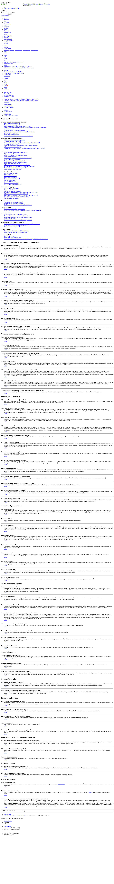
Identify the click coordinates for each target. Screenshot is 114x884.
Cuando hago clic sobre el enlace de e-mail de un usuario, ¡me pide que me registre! (24, 148)
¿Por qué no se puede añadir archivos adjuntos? (15, 162)
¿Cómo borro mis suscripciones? (12, 226)
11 (26, 66)
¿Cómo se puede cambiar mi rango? (12, 147)
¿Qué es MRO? (7, 36)
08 (19, 66)
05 (12, 66)
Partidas (23, 99)
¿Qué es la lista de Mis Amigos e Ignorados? (14, 209)
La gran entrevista (21, 67)
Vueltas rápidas (7, 73)
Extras (5, 52)
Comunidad (6, 22)
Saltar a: (4, 810)
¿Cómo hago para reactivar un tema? (13, 169)
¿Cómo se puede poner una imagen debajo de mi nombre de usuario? (20, 145)
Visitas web (6, 102)
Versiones (6, 30)
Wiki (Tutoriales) (8, 39)
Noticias (6, 34)
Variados (12, 50)
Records (37, 99)
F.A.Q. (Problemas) (8, 40)
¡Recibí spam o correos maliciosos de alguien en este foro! (18, 205)
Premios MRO (7, 66)
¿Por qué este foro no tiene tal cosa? (12, 237)
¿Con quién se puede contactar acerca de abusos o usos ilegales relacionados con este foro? (26, 239)
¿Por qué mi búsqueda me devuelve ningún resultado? (17, 215)
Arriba (5, 249)
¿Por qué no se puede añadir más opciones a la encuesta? (17, 158)
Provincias (6, 89)
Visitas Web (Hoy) (8, 826)
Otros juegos (30, 67)
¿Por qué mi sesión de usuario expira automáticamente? (17, 126)
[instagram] (3, 4)
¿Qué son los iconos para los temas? (12, 184)
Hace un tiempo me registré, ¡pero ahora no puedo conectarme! (19, 131)
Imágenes (6, 37)
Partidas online (7, 32)
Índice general (7, 114)
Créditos (6, 43)
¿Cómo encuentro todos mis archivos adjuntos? (15, 232)
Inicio (5, 18)
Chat (5, 60)
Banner (5, 65)
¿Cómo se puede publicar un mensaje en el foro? (15, 152)
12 (28, 66)
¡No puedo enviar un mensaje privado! (13, 202)
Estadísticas (6, 26)
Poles (32, 99)
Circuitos (6, 47)
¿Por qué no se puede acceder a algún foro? (14, 160)
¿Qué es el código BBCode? (11, 173)
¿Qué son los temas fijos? (10, 181)
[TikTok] (1, 4)
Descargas (6, 19)
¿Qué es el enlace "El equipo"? (11, 198)
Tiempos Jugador (8, 93)
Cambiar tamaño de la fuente (11, 115)
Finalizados (19, 71)
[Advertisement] (5, 860)
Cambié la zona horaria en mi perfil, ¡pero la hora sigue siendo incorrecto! (22, 142)
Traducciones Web (8, 63)
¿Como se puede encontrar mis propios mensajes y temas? (18, 220)
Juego (5, 45)
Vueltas (18, 99)
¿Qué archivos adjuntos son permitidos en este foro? (16, 230)
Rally (5, 81)
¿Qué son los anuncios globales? (12, 178)
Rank (5, 25)
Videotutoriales (18, 50)
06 (14, 66)
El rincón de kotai (11, 67)
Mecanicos (20, 62)
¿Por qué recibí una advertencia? (12, 163)
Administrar (7, 76)
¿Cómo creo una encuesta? (10, 156)
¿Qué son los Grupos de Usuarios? (12, 191)
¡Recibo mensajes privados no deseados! (13, 203)
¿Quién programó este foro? (10, 236)
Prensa (5, 29)
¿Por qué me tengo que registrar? (12, 125)
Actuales (13, 71)
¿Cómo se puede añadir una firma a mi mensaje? (15, 155)
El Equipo (6, 815)
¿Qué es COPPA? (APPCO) (11, 133)
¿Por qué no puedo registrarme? (11, 134)
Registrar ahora (5, 15)
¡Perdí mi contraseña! (9, 129)
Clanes (5, 88)
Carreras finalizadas (8, 107)
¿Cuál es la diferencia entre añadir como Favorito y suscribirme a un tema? (22, 224)
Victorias (28, 99)
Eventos (6, 41)
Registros (6, 28)
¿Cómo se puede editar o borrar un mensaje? (14, 153)
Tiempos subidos (29, 100)
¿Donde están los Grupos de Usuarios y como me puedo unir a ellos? (20, 192)
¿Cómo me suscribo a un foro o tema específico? (15, 225)
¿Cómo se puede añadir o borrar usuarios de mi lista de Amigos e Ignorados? (22, 210)
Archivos (9, 62)
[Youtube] (6, 4)
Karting (5, 85)
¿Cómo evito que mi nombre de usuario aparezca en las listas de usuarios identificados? (25, 127)
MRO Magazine (8, 111)
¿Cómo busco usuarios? (9, 218)
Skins (5, 51)
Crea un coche (26, 50)
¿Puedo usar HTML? (9, 174)
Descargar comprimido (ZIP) (12, 8)
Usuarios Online (8, 821)
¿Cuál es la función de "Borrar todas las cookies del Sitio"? (18, 136)
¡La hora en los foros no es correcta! (12, 141)
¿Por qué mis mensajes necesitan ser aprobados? (15, 167)
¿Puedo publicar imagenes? (10, 177)
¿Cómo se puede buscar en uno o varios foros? (15, 214)
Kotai (5, 67)
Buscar (5, 55)
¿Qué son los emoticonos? (10, 176)
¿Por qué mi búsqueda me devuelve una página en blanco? (18, 217)
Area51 (90, 792)
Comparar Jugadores (9, 95)
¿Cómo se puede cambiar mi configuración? (14, 140)
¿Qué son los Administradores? (11, 188)
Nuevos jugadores (8, 106)
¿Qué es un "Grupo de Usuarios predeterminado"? (16, 196)
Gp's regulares (7, 74)
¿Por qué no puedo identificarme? (12, 123)
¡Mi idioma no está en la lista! (11, 144)
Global (5, 87)
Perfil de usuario (8, 92)
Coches (14, 62)
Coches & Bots (7, 48)
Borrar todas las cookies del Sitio (18, 815)
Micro (5, 84)
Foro (5, 21)
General (6, 78)
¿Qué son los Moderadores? (10, 189)
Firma (5, 58)
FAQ (5, 56)
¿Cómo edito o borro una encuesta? (12, 159)
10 (23, 66)
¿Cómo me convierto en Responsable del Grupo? (16, 194)
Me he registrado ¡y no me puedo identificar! (15, 130)
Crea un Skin (34, 50)
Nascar (5, 82)
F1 (4, 80)
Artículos (6, 110)
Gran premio (7, 71)
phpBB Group (61, 784)
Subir (5, 62)
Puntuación (12, 99)
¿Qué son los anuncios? (9, 180)
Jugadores (6, 99)
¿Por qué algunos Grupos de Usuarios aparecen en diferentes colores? (21, 195)
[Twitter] (4, 4)
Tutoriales (6, 50)
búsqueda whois (14, 801)
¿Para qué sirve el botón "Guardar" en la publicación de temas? (19, 166)
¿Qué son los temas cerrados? (11, 183)
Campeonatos (7, 23)
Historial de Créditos (9, 96)
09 (21, 66)
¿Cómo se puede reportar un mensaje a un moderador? (17, 165)
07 (17, 66)
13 (30, 66)
